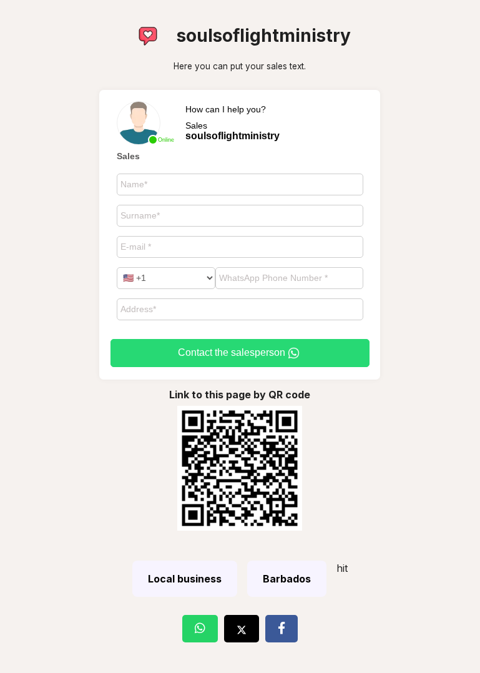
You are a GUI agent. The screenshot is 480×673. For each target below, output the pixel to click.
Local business (185, 578)
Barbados (287, 578)
